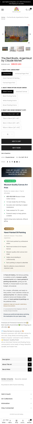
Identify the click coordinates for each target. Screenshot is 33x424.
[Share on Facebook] (7, 162)
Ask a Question (5, 153)
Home (3, 17)
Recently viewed (21, 379)
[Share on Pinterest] (12, 162)
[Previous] (4, 34)
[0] (29, 10)
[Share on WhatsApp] (19, 162)
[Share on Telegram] (14, 162)
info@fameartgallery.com (11, 2)
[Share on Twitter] (10, 162)
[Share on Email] (17, 162)
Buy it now (17, 148)
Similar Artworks (7, 379)
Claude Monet (9, 157)
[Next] (29, 34)
